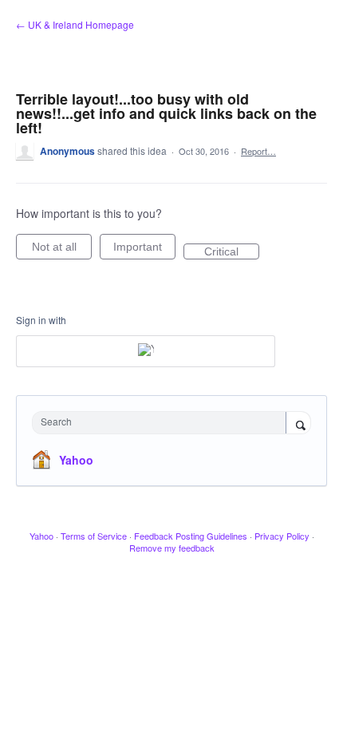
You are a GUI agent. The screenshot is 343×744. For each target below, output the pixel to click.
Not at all (62, 249)
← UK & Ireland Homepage (75, 24)
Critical (231, 252)
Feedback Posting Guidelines (190, 535)
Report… (258, 150)
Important (144, 249)
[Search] (298, 424)
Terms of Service (94, 535)
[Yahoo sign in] (145, 351)
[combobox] (163, 422)
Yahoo (76, 460)
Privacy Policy (281, 535)
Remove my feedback (172, 547)
